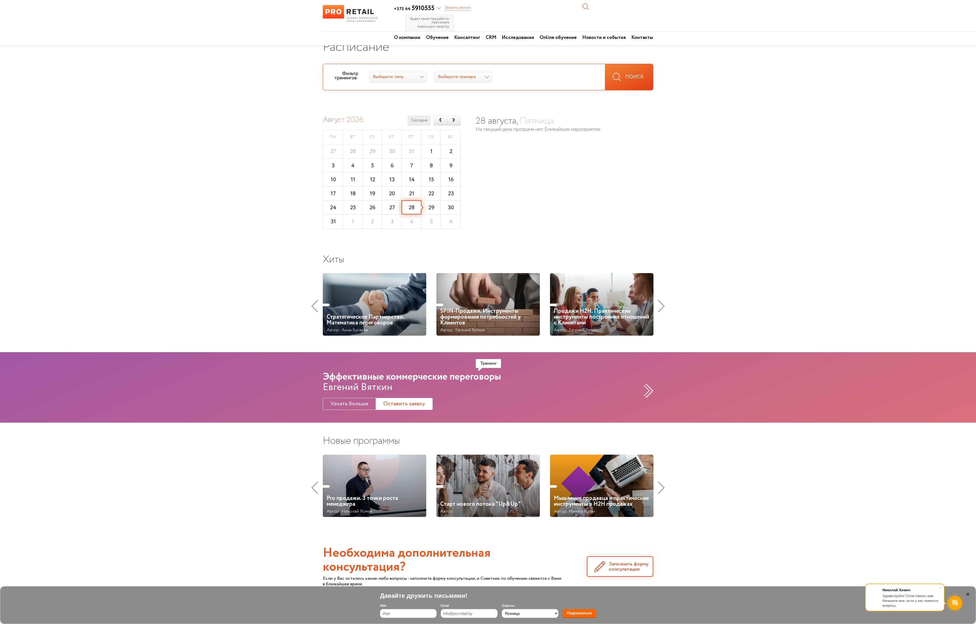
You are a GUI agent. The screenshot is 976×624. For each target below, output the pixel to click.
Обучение (437, 37)
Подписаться (579, 613)
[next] (454, 120)
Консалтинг (467, 37)
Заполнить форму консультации (629, 566)
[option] (374, 306)
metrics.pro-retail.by (433, 26)
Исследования (518, 37)
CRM (491, 37)
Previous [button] (314, 306)
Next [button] (661, 306)
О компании (407, 37)
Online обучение (558, 37)
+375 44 (414, 9)
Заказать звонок (458, 7)
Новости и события (604, 37)
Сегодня (419, 120)
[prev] (440, 120)
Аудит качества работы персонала (429, 20)
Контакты (642, 37)
